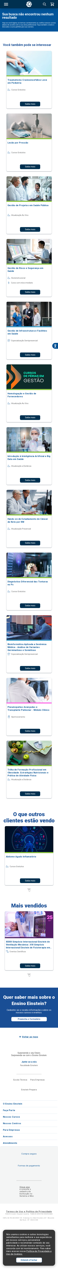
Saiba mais (30, 104)
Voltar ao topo (30, 1037)
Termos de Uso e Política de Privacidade (29, 1211)
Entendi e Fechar (29, 1260)
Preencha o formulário (29, 1019)
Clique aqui (25, 1187)
